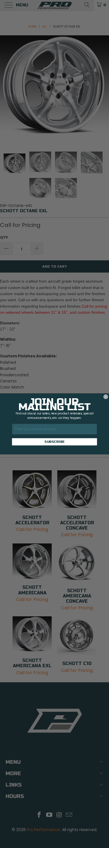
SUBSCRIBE (54, 442)
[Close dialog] (106, 397)
